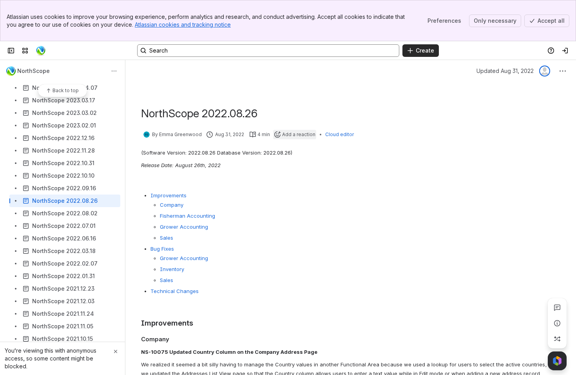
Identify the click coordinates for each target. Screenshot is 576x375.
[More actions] (114, 71)
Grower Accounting (184, 227)
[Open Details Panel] (557, 323)
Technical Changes (174, 291)
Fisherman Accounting (187, 216)
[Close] (115, 351)
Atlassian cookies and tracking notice (183, 24)
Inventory (172, 269)
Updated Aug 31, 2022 (505, 70)
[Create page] (557, 339)
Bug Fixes (162, 249)
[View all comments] (557, 307)
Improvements (168, 195)
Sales (166, 238)
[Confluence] (40, 50)
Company (171, 205)
